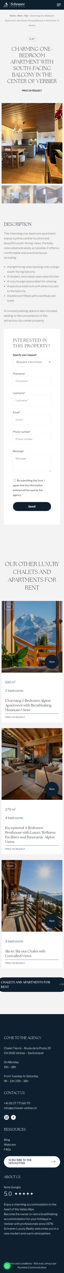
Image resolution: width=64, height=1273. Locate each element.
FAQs (7, 1149)
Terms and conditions (19, 1263)
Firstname (19, 373)
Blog (7, 1139)
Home (13, 15)
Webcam (10, 1144)
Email (16, 412)
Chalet (10, 865)
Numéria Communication (32, 1267)
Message (18, 451)
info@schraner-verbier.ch (20, 1108)
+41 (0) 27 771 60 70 (17, 1103)
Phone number (22, 431)
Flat (26, 15)
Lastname (19, 393)
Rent (20, 15)
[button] (59, 5)
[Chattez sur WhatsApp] (7, 1265)
